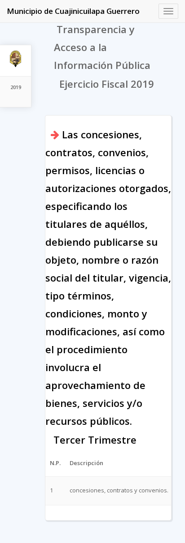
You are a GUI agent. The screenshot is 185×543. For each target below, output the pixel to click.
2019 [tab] (15, 87)
